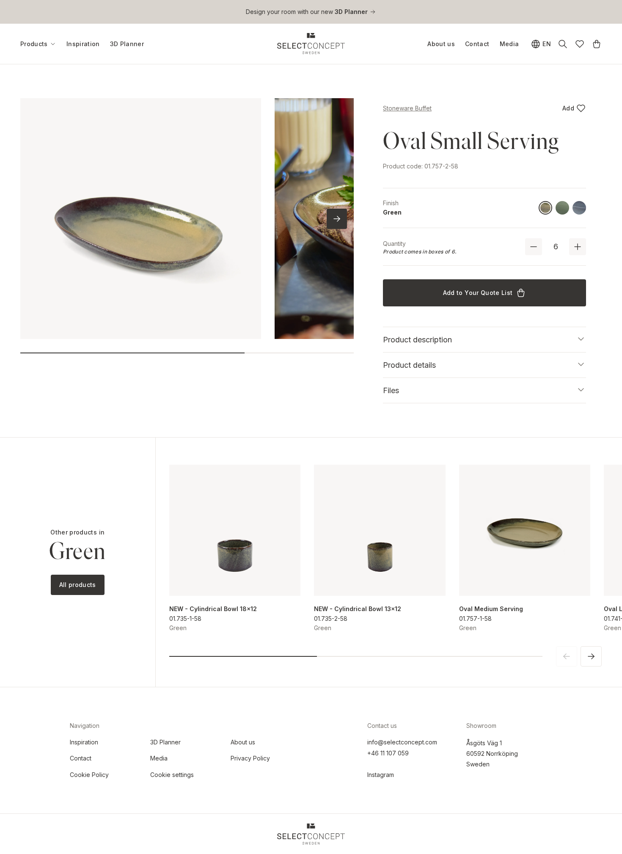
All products (77, 584)
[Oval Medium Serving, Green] (525, 530)
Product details (409, 365)
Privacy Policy (250, 758)
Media (509, 43)
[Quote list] (596, 44)
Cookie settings (172, 774)
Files (391, 390)
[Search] (562, 44)
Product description (417, 339)
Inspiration (83, 43)
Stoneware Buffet (407, 108)
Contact (477, 43)
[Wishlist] (579, 44)
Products (34, 44)
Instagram (380, 774)
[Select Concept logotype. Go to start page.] (311, 43)
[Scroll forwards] (337, 219)
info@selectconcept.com (402, 742)
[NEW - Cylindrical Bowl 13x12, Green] (380, 530)
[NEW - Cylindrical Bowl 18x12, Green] (235, 530)
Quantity (394, 243)
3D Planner (127, 43)
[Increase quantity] (577, 246)
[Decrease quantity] (533, 246)
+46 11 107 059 (388, 753)
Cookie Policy (89, 774)
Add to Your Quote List (478, 292)
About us (441, 43)
